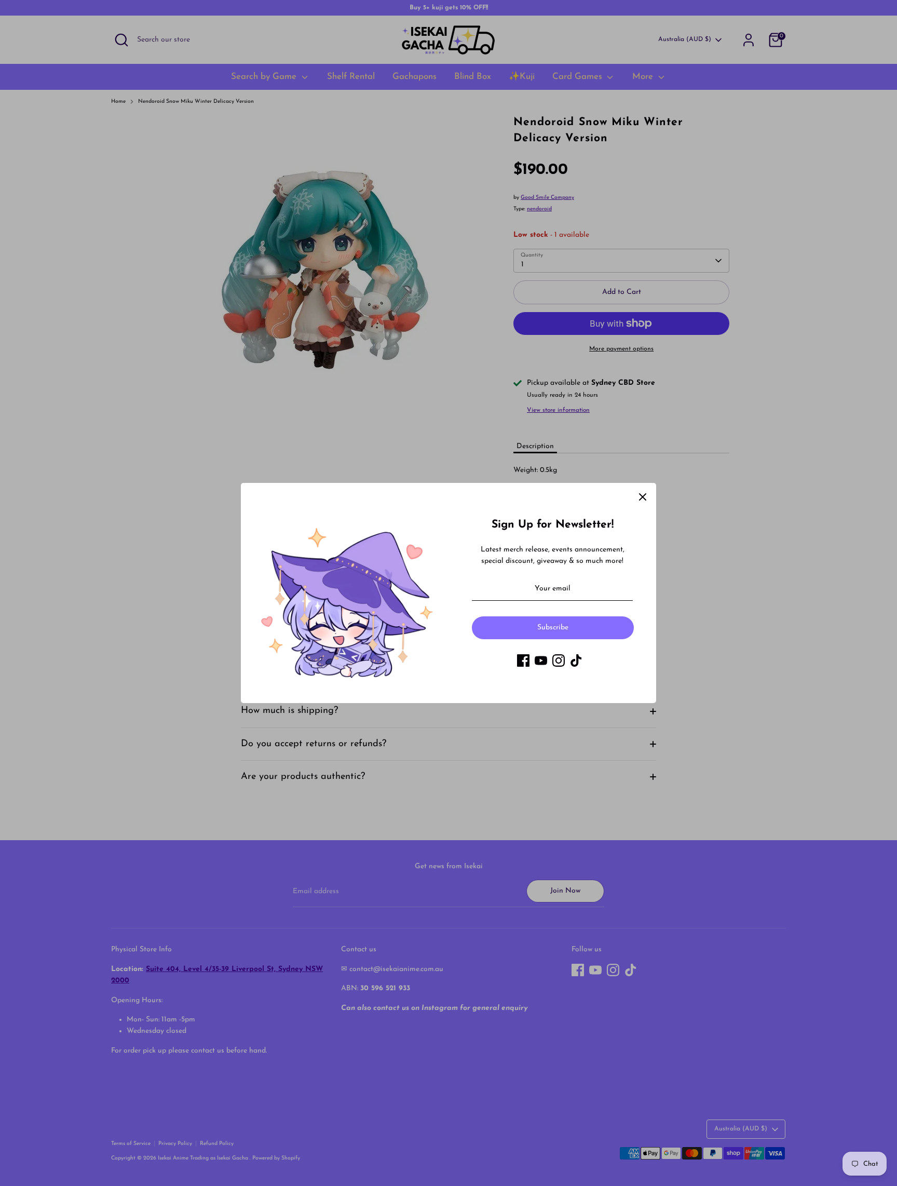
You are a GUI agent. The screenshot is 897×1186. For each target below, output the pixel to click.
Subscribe (552, 627)
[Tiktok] (576, 660)
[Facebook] (523, 660)
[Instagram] (558, 660)
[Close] (642, 496)
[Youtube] (541, 660)
